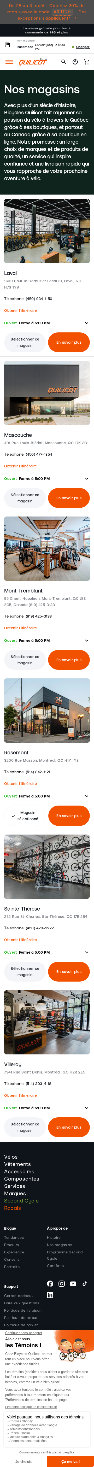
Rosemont (25, 47)
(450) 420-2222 (40, 928)
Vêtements (17, 1164)
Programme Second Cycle (65, 1255)
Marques (15, 1193)
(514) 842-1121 (38, 772)
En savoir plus (68, 342)
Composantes (21, 1179)
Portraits (12, 1267)
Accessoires (19, 1171)
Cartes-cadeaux (18, 1296)
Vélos (11, 1157)
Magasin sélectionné (24, 816)
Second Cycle (21, 1201)
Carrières (55, 1266)
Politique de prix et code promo (21, 1328)
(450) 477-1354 (39, 454)
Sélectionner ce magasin (25, 342)
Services (14, 1186)
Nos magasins (59, 1245)
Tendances (14, 1238)
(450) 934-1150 (39, 299)
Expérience (14, 1252)
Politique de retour (21, 1318)
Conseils (12, 1259)
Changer (83, 47)
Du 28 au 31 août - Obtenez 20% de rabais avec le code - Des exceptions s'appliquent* (47, 12)
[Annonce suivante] (84, 30)
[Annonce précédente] (9, 30)
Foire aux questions (21, 1303)
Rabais (12, 1208)
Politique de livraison (23, 1310)
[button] (9, 62)
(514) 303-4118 (38, 1084)
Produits (11, 1245)
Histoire (54, 1238)
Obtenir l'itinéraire (20, 310)
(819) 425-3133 (39, 616)
